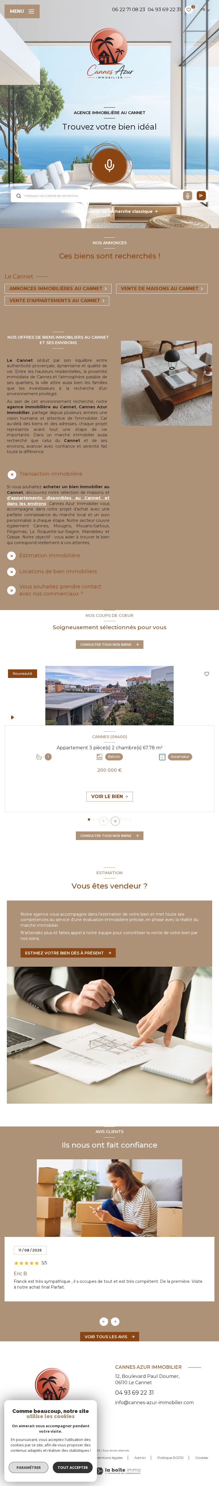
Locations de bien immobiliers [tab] (58, 571)
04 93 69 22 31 (164, 9)
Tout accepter (73, 1467)
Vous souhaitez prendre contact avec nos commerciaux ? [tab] (60, 590)
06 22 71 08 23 (128, 9)
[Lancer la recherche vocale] (109, 164)
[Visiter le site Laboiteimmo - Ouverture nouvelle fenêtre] (118, 1471)
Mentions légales (109, 1457)
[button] (115, 821)
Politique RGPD (170, 1457)
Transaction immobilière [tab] (50, 474)
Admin (140, 1457)
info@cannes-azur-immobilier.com (154, 1402)
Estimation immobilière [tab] (49, 555)
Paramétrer (29, 1467)
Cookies (201, 1458)
